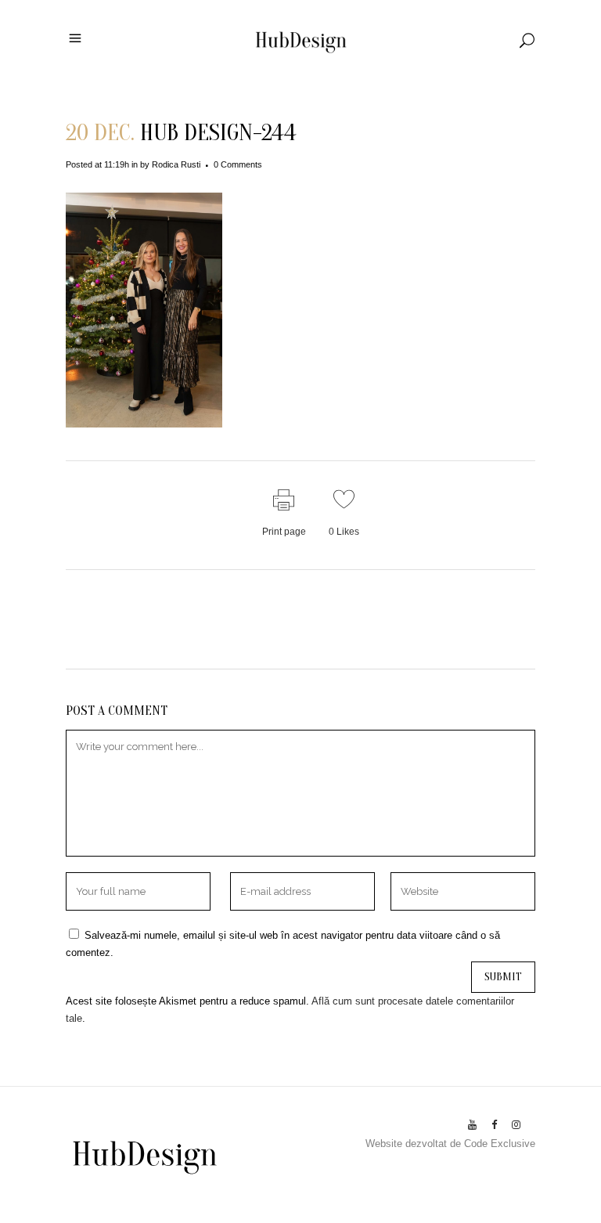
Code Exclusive (499, 1143)
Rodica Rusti (176, 164)
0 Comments (238, 164)
